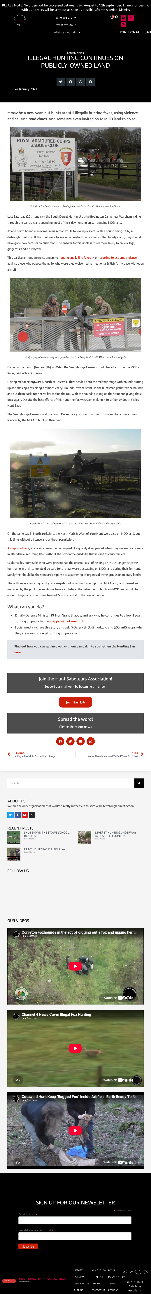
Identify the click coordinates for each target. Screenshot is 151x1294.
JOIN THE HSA (99, 1270)
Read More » (29, 839)
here (17, 652)
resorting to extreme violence (118, 257)
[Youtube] (124, 18)
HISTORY (78, 1270)
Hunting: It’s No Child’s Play (44, 849)
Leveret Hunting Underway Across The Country (115, 834)
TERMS (111, 1283)
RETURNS (113, 1290)
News (80, 52)
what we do (64, 25)
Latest (71, 52)
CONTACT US (98, 1290)
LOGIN (111, 1270)
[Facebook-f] (18, 815)
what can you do (65, 32)
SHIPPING (78, 1290)
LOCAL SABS (98, 1277)
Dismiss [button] (124, 10)
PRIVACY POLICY (116, 1277)
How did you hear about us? (35, 1230)
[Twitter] (10, 815)
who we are (64, 17)
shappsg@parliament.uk (66, 621)
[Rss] (124, 24)
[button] (116, 17)
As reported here (18, 548)
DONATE (96, 1283)
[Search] (139, 783)
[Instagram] (131, 18)
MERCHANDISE (81, 1283)
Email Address (27, 1214)
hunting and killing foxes (75, 257)
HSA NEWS (79, 1277)
